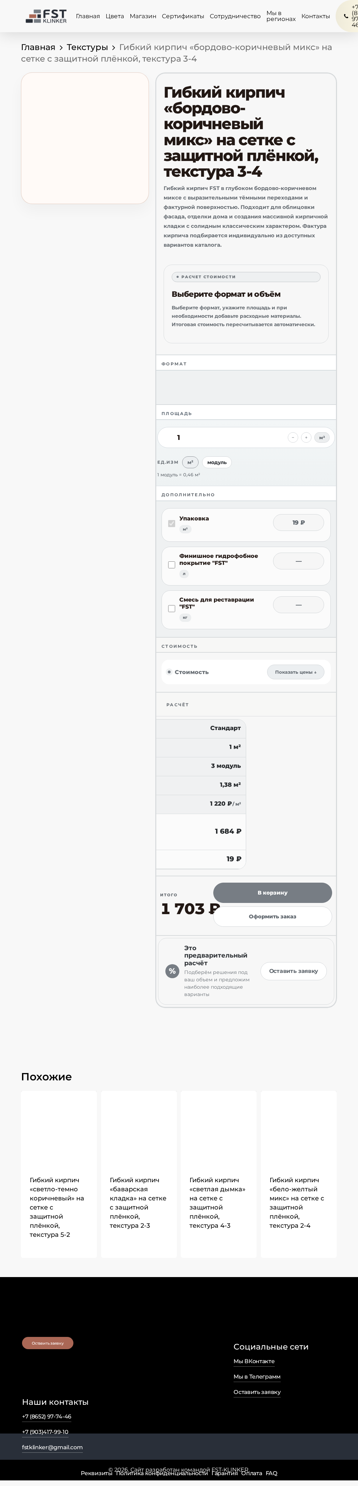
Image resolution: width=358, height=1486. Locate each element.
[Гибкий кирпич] (59, 1129)
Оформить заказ (272, 916)
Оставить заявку (293, 971)
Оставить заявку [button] (257, 1392)
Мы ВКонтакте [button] (254, 1361)
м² (190, 462)
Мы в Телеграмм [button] (257, 1376)
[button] (41, 1246)
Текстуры (87, 47)
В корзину (273, 892)
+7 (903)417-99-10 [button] (45, 1432)
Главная (38, 47)
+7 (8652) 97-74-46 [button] (46, 1416)
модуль (217, 462)
